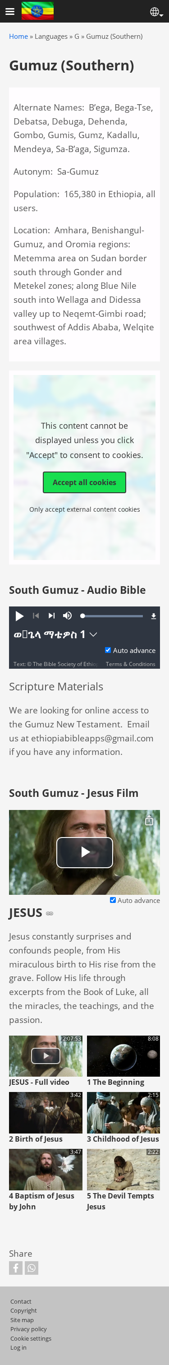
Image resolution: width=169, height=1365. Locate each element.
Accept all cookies (84, 482)
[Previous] (36, 615)
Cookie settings (30, 1338)
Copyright (23, 1310)
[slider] (113, 616)
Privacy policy (28, 1329)
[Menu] (15, 12)
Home (18, 36)
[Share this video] (149, 821)
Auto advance (134, 650)
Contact (21, 1301)
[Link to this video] (50, 913)
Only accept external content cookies (84, 509)
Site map (22, 1320)
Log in (18, 1347)
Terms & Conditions (130, 664)
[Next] (51, 615)
